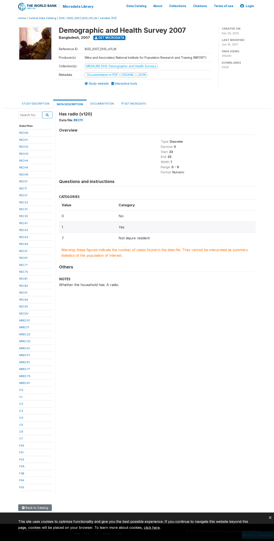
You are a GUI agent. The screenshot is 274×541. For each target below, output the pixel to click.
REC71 (23, 265)
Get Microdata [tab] (135, 103)
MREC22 (24, 334)
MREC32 (24, 341)
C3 (21, 410)
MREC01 (24, 320)
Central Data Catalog (42, 18)
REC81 (23, 278)
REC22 (23, 202)
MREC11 (24, 327)
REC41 (23, 223)
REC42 (23, 230)
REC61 (23, 257)
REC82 (23, 285)
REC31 (23, 209)
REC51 (23, 251)
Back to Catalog (36, 508)
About (157, 6)
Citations (200, 6)
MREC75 (24, 376)
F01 (21, 452)
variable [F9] (108, 18)
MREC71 (24, 369)
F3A (21, 466)
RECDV (23, 313)
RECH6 (23, 174)
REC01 (23, 181)
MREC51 (24, 355)
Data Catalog (136, 6)
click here (152, 527)
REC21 (23, 195)
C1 (20, 397)
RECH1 (23, 139)
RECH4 (23, 160)
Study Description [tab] (35, 103)
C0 (21, 389)
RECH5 (23, 167)
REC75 (23, 271)
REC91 (23, 292)
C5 (21, 424)
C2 (21, 403)
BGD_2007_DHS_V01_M (82, 18)
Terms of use (223, 6)
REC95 (23, 306)
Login (250, 6)
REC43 (23, 237)
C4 (21, 417)
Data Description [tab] (70, 104)
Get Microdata (111, 37)
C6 (21, 431)
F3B (21, 473)
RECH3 (23, 153)
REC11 (23, 188)
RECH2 (23, 146)
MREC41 (24, 348)
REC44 (23, 244)
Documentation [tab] (102, 103)
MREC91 (24, 383)
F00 (21, 445)
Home (22, 18)
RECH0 (23, 132)
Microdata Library (78, 6)
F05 (21, 487)
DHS (62, 18)
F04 (21, 480)
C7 (21, 438)
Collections (177, 6)
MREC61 (24, 362)
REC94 (23, 299)
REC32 (23, 216)
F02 (21, 459)
